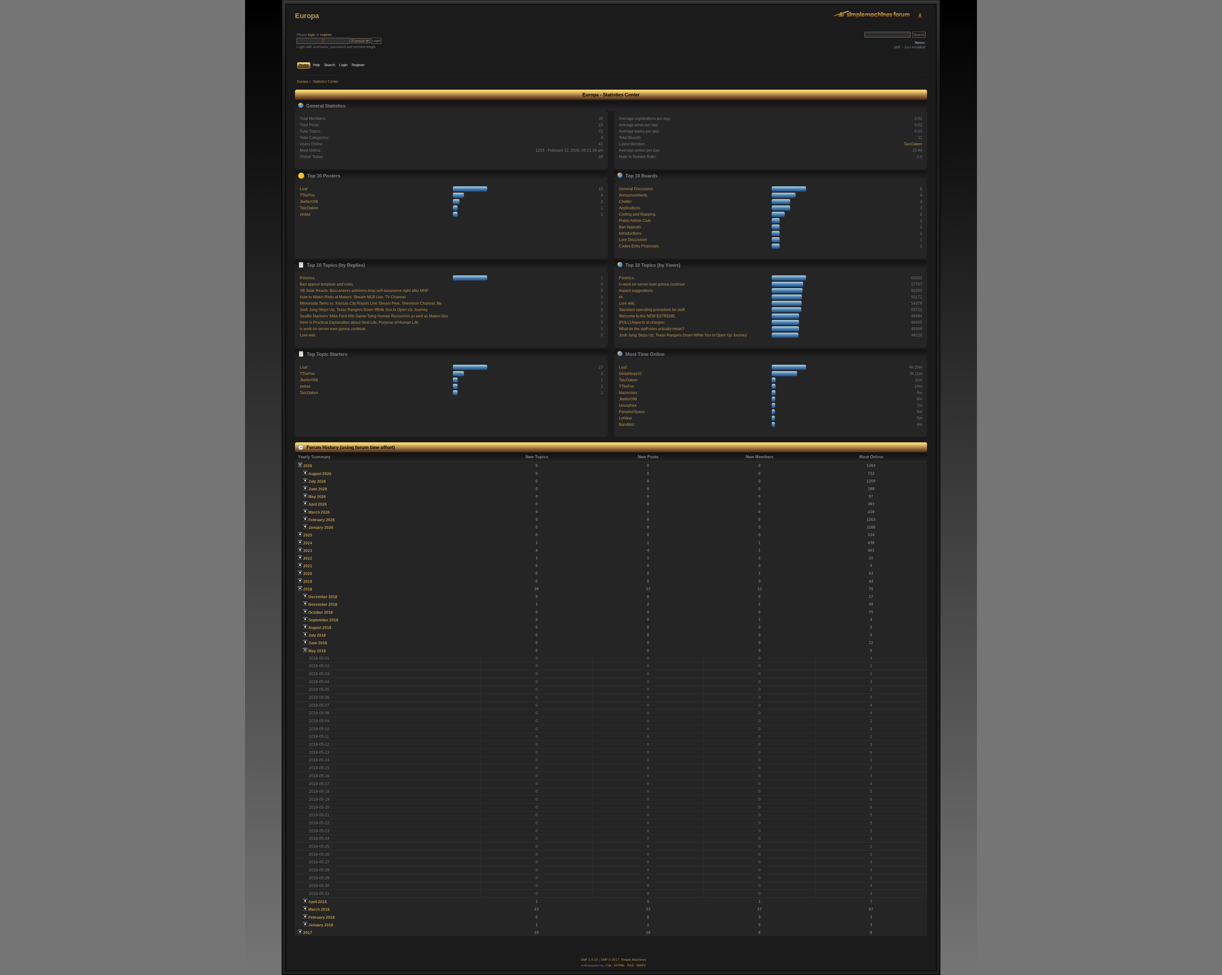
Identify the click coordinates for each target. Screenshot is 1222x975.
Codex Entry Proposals (639, 246)
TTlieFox (307, 195)
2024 (307, 543)
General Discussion (636, 189)
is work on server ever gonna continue (333, 329)
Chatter (625, 201)
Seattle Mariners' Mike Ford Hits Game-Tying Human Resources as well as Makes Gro (374, 316)
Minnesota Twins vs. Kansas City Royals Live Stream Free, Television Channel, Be (371, 303)
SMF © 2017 (610, 959)
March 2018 (319, 909)
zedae (305, 214)
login (311, 35)
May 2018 (317, 651)
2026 (307, 466)
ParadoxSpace (632, 412)
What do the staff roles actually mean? (652, 329)
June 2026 (317, 489)
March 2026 (319, 512)
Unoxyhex (627, 405)
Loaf (303, 189)
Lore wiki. (308, 335)
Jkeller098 (309, 201)
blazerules (628, 393)
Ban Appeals (630, 227)
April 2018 (317, 902)
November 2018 (322, 604)
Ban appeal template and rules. (327, 284)
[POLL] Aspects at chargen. (642, 322)
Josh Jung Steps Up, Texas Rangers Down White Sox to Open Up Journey (364, 310)
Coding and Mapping (637, 214)
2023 (307, 551)
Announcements (633, 195)
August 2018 (319, 628)
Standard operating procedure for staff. (652, 310)
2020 (307, 573)
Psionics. (307, 278)
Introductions (630, 233)
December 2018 (322, 597)
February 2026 (321, 520)
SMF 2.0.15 (589, 959)
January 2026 (320, 527)
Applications (629, 208)
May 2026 (317, 496)
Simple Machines (633, 959)
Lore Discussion (633, 240)
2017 (307, 932)
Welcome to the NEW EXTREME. (647, 316)
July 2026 (317, 481)
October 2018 (320, 612)
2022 (307, 558)
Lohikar (625, 418)
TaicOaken (913, 144)
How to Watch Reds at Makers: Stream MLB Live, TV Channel (353, 297)
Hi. (621, 297)
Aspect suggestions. (636, 290)
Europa (307, 16)
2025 (307, 535)
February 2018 (321, 917)
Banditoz (626, 424)
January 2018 (320, 925)
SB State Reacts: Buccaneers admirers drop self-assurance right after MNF (364, 290)
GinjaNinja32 (630, 373)
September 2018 (323, 620)
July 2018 (317, 635)
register (326, 35)
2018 (307, 589)
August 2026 (319, 474)
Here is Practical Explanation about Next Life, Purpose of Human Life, (359, 322)
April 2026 (317, 504)
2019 (307, 581)
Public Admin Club (635, 220)
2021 (307, 566)
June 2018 (317, 643)
